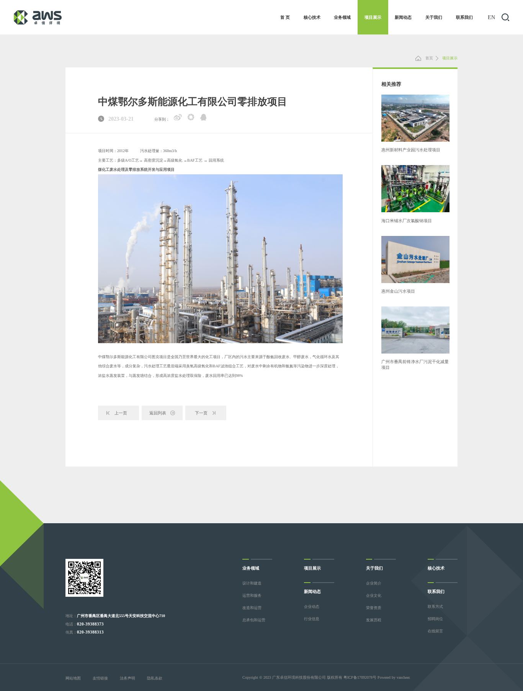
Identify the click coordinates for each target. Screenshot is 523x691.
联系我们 (464, 17)
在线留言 (435, 631)
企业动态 (311, 606)
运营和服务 (252, 595)
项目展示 (372, 17)
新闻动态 (403, 17)
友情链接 (100, 678)
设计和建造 (252, 583)
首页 (428, 58)
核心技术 (312, 17)
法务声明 (127, 678)
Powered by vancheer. (394, 677)
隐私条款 (154, 678)
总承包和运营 (253, 620)
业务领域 (342, 17)
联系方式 (435, 606)
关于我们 (433, 17)
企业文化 (373, 595)
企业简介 (373, 583)
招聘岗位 (435, 619)
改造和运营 (252, 608)
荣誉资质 (373, 608)
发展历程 (373, 620)
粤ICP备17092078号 (359, 677)
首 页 (285, 17)
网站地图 (73, 678)
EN (491, 17)
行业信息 (311, 619)
